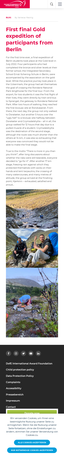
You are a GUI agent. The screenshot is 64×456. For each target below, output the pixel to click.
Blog (8, 17)
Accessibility (13, 388)
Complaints (13, 382)
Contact (11, 407)
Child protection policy (20, 369)
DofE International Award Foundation (29, 363)
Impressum (13, 400)
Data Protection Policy (20, 376)
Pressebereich (15, 394)
